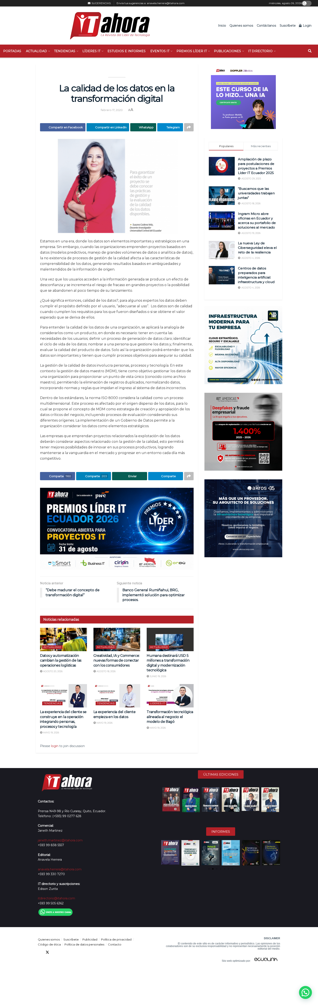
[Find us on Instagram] (70, 952)
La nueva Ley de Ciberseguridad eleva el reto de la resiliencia (257, 247)
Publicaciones (227, 51)
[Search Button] (310, 51)
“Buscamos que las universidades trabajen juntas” (256, 193)
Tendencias (64, 51)
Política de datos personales (84, 944)
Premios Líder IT (192, 51)
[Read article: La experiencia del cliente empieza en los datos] (116, 695)
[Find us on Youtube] (63, 952)
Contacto (114, 944)
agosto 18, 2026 (106, 671)
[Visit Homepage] (107, 25)
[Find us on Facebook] (39, 952)
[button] (164, 852)
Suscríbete (288, 25)
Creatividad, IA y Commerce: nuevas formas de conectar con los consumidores (116, 660)
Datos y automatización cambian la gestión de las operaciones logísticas (60, 660)
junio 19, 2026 (157, 676)
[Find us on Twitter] (47, 952)
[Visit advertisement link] (117, 529)
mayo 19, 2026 (50, 732)
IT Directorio (260, 51)
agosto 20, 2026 (52, 671)
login (54, 746)
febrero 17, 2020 (112, 110)
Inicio (222, 25)
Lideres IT (157, 703)
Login (307, 25)
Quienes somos (241, 25)
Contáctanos (266, 25)
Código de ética (49, 944)
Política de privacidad (116, 939)
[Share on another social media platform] (189, 127)
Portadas (12, 51)
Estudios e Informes (127, 51)
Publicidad (89, 939)
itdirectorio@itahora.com (56, 898)
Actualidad (36, 51)
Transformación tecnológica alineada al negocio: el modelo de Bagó (170, 717)
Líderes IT (91, 51)
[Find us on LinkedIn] (55, 952)
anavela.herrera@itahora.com (166, 3)
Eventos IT (159, 51)
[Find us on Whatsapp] (78, 952)
